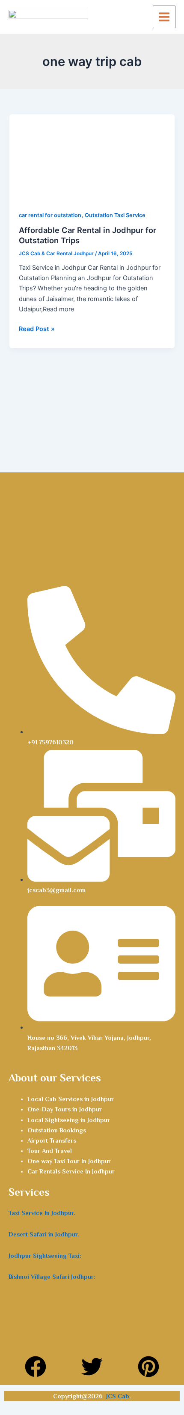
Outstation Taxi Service (115, 215)
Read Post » (37, 328)
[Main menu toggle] (164, 17)
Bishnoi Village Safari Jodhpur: (52, 1276)
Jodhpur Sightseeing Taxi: (45, 1255)
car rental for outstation (50, 215)
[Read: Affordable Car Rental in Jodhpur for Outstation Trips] (91, 157)
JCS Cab (117, 1396)
